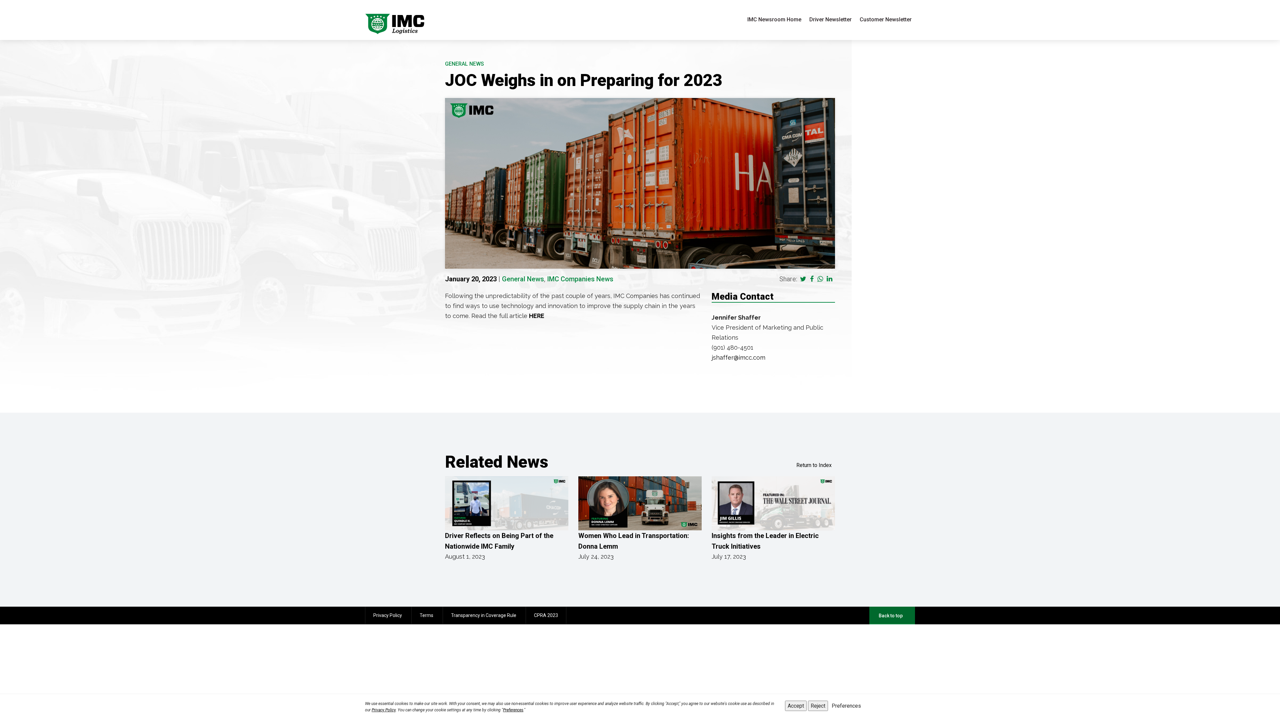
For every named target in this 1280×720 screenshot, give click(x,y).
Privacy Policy (384, 710)
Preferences (513, 710)
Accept (796, 706)
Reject (818, 706)
